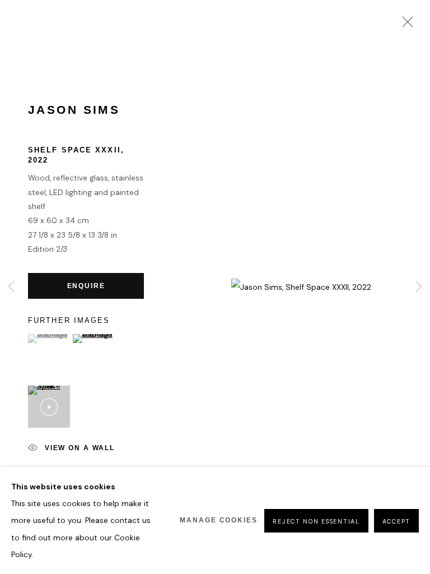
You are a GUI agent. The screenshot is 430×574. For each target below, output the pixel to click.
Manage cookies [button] (219, 520)
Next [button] (419, 287)
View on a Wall (80, 448)
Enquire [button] (86, 285)
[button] (49, 338)
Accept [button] (396, 521)
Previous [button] (11, 287)
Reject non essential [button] (316, 521)
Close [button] (404, 25)
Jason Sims (74, 110)
